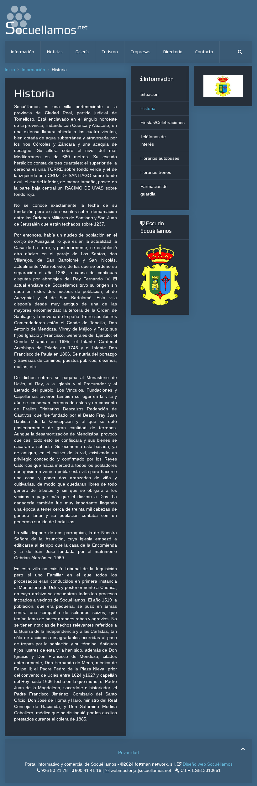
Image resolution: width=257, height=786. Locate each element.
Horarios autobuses (159, 158)
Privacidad (128, 752)
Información (22, 51)
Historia (147, 108)
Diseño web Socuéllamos (207, 764)
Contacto (204, 51)
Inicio (10, 69)
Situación (149, 94)
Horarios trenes (155, 172)
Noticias (55, 51)
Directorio (172, 51)
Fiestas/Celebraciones (162, 122)
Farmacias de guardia (154, 190)
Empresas (140, 51)
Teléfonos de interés (153, 140)
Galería (82, 51)
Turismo (110, 51)
